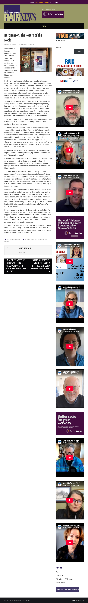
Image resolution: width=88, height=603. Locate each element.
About (58, 572)
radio (46, 239)
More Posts (23, 252)
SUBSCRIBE (60, 40)
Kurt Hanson (29, 44)
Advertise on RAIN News (64, 579)
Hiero (73, 600)
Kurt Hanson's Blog (13, 239)
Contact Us (59, 575)
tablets (6, 241)
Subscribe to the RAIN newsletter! (67, 589)
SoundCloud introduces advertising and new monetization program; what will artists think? (40, 264)
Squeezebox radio (41, 111)
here (24, 124)
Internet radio (29, 239)
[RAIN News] (44, 13)
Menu (44, 26)
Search (58, 47)
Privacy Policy (60, 582)
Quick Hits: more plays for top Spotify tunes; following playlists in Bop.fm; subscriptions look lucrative (16, 266)
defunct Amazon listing (31, 98)
